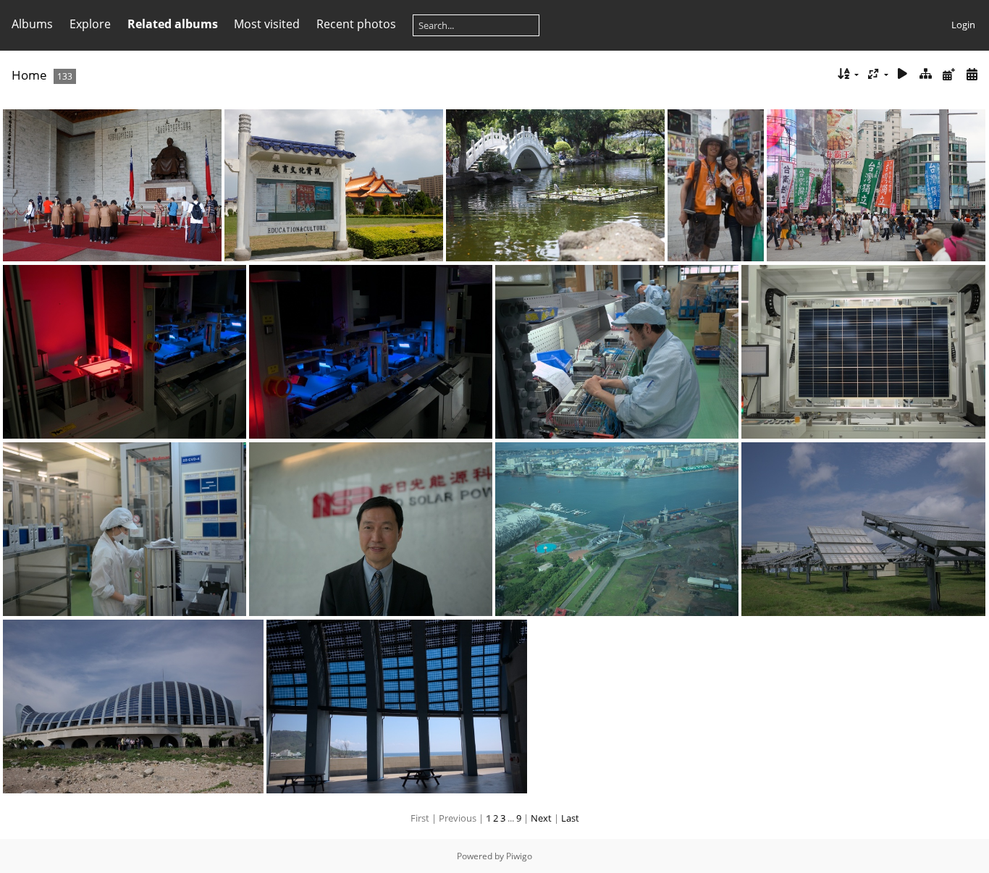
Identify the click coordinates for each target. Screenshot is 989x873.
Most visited (267, 24)
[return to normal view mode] (926, 74)
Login (963, 24)
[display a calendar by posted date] (948, 74)
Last (570, 817)
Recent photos (356, 24)
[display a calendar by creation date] (971, 74)
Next (541, 817)
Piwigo (519, 856)
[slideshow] (903, 74)
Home (29, 75)
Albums (32, 24)
